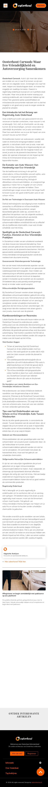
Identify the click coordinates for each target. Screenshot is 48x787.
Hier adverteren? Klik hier (15, 561)
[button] (5, 6)
